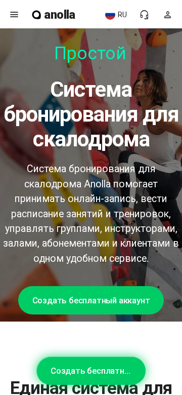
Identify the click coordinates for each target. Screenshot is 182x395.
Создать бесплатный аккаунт (91, 300)
